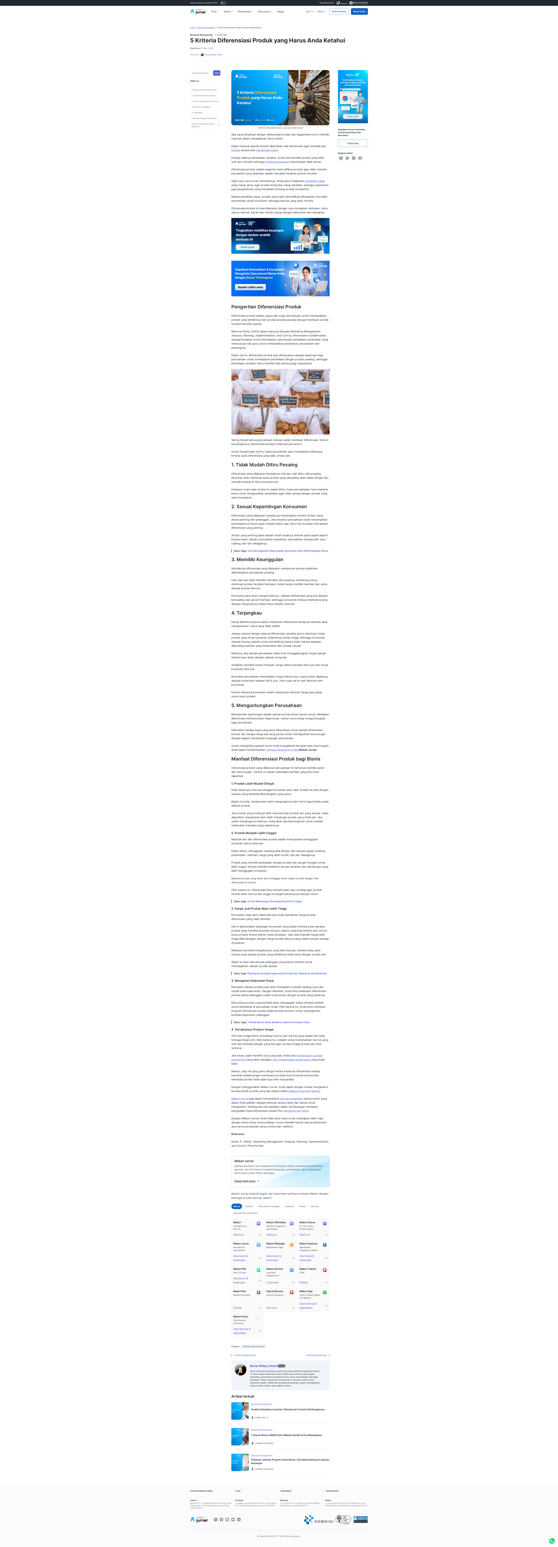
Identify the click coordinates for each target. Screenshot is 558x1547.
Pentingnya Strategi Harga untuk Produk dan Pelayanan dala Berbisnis (287, 973)
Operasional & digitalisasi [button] (245, 1213)
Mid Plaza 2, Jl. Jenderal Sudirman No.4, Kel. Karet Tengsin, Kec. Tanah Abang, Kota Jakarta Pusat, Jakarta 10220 (210, 1505)
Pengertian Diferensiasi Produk (204, 90)
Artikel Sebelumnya (245, 1355)
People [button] (302, 1206)
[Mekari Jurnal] (197, 11)
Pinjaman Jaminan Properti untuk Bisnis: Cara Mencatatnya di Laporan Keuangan (290, 1461)
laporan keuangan (291, 1098)
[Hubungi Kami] (551, 1541)
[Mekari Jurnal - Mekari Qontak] (280, 279)
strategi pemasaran (278, 161)
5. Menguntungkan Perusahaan (204, 118)
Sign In (321, 11)
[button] (310, 11)
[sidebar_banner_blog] (353, 96)
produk (235, 150)
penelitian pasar (315, 181)
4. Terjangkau (197, 112)
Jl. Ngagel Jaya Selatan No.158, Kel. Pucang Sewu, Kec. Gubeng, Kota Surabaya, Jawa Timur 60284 (256, 1504)
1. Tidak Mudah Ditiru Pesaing (204, 95)
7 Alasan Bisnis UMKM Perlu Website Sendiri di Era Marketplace (286, 1435)
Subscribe (353, 143)
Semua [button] (236, 1206)
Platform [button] (249, 1206)
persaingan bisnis (267, 150)
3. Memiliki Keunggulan (201, 107)
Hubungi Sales (339, 11)
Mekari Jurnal (239, 1098)
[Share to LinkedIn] (354, 158)
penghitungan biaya (296, 1110)
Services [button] (315, 1206)
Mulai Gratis (359, 11)
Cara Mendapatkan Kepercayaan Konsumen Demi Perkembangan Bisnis (287, 550)
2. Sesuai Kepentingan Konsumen (205, 101)
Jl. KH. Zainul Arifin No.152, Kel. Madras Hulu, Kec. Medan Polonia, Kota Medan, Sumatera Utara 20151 (346, 1504)
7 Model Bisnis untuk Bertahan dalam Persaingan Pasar (278, 1022)
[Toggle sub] (218, 125)
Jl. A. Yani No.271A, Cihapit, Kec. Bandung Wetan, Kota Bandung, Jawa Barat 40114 (300, 1504)
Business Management (206, 27)
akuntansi (282, 749)
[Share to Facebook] (360, 158)
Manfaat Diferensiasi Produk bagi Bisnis (203, 125)
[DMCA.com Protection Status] (360, 1519)
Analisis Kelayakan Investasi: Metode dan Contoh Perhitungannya (287, 1409)
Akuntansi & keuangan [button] (269, 1206)
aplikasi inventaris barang (304, 1091)
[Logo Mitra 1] (223, 3)
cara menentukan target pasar (291, 1059)
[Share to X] (341, 158)
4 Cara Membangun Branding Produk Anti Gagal (274, 901)
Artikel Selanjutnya (316, 1355)
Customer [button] (289, 1206)
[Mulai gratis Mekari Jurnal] (280, 237)
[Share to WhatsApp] (347, 158)
